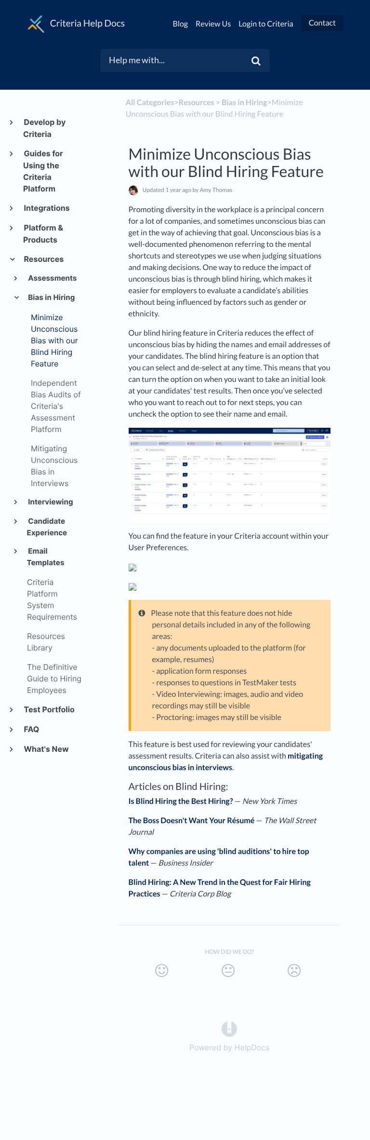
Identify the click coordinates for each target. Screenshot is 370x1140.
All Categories (150, 102)
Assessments (52, 278)
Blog (180, 23)
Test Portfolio (49, 709)
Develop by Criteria (44, 128)
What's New (45, 749)
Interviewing (50, 501)
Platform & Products (43, 233)
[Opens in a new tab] (229, 1028)
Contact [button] (322, 22)
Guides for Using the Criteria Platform (43, 171)
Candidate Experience (47, 526)
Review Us (213, 23)
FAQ (31, 729)
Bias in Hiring (51, 297)
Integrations (46, 208)
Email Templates (46, 556)
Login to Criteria (265, 23)
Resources (43, 259)
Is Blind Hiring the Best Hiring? (181, 801)
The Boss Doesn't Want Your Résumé (192, 820)
